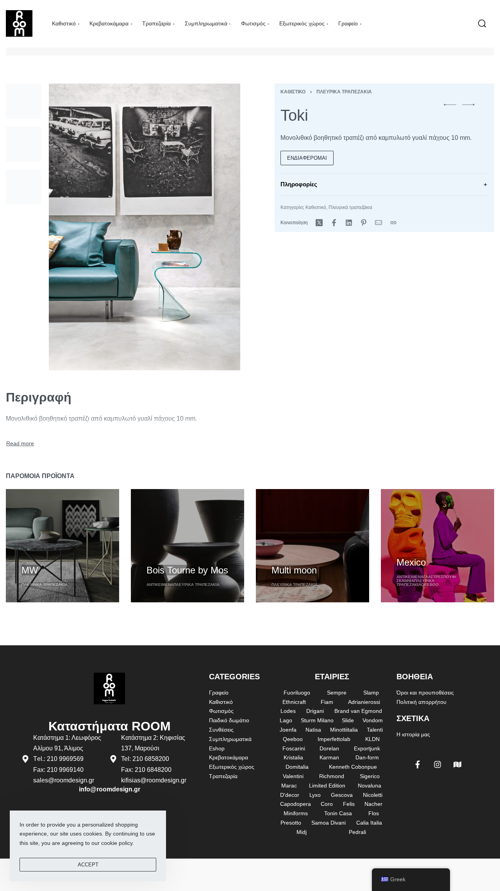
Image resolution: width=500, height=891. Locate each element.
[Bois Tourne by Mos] (187, 545)
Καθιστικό (292, 92)
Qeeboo (430, 584)
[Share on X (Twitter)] (319, 222)
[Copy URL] (393, 222)
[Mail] (378, 222)
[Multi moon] (312, 545)
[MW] (62, 545)
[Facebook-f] (417, 764)
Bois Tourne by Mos (187, 570)
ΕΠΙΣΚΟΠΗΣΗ (39, 556)
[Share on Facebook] (334, 222)
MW (29, 570)
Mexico (411, 562)
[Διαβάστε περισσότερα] (20, 443)
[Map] (457, 764)
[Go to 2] (23, 144)
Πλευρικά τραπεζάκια (344, 92)
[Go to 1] (23, 101)
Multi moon (294, 570)
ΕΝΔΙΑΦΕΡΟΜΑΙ (307, 158)
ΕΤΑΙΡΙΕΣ (332, 676)
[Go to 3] (23, 187)
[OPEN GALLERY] (144, 227)
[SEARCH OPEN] (482, 23)
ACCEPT (88, 865)
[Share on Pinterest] (363, 222)
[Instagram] (437, 764)
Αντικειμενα (159, 584)
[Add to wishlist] (69, 556)
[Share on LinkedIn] (348, 222)
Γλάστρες (433, 577)
